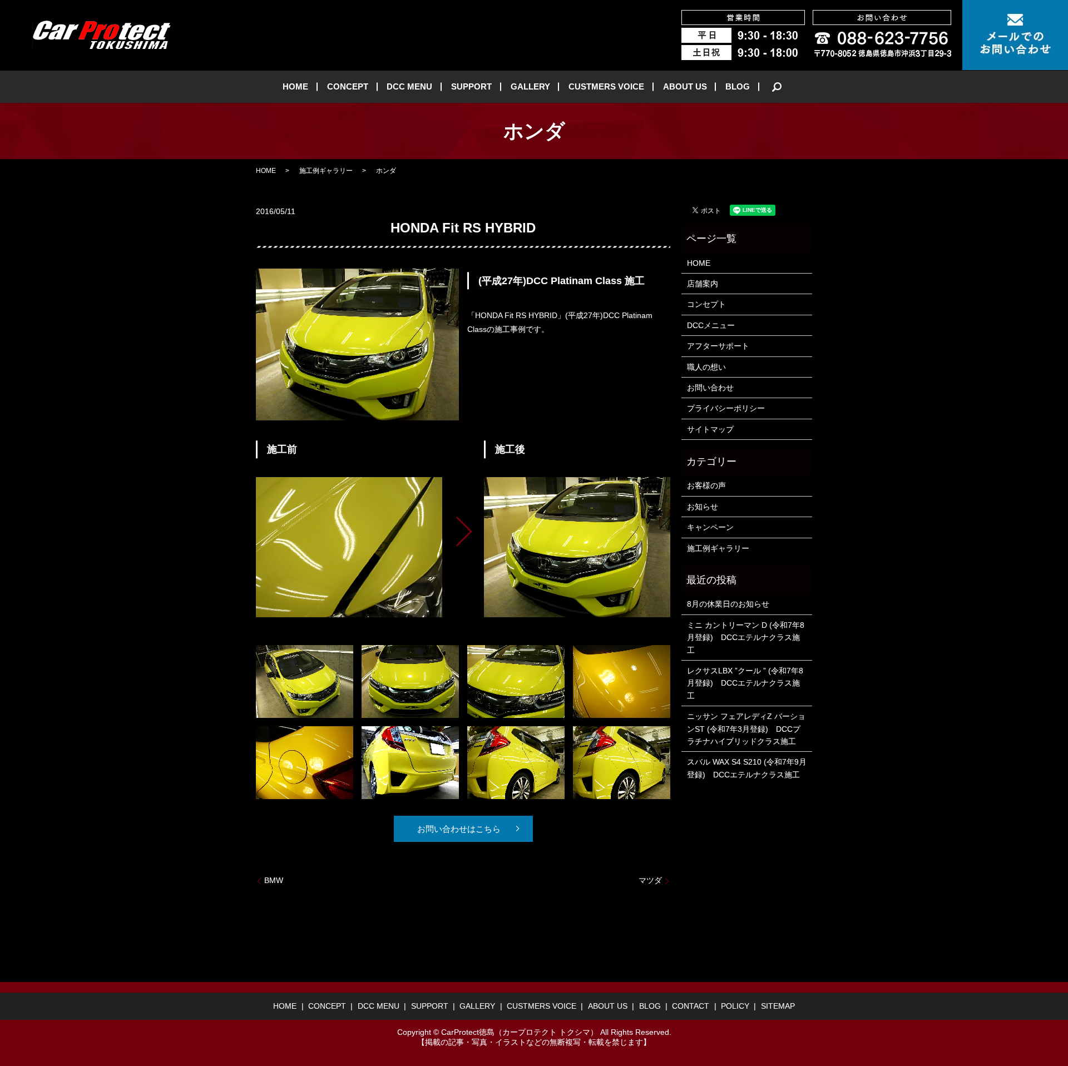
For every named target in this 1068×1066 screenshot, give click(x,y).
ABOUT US (685, 86)
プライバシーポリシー (726, 408)
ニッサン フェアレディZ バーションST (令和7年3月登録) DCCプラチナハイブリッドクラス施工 (746, 729)
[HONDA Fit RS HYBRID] (304, 680)
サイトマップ (710, 429)
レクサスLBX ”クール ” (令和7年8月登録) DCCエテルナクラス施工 (745, 683)
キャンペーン (710, 527)
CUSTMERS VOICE (606, 86)
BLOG (737, 86)
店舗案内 (702, 283)
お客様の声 (706, 485)
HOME (295, 86)
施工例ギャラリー (326, 171)
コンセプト (706, 304)
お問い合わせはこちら (459, 829)
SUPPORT (471, 86)
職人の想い (706, 367)
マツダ (650, 880)
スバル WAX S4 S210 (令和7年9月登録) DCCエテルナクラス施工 (747, 768)
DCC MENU (409, 86)
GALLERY (530, 86)
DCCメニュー (711, 325)
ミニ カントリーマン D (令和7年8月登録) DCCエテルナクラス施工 (745, 638)
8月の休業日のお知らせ (728, 603)
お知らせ (702, 506)
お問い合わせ (710, 387)
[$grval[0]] (349, 547)
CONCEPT (347, 86)
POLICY (735, 1005)
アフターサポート (718, 345)
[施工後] (577, 547)
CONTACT (690, 1005)
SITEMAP (778, 1005)
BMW (273, 880)
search (777, 86)
